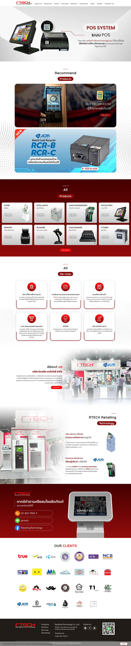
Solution (44, 627)
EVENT (92, 4)
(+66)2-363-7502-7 (61, 636)
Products (45, 624)
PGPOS (56, 4)
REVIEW (99, 4)
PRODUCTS (48, 4)
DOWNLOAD (83, 4)
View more (8, 215)
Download (45, 633)
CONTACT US (109, 4)
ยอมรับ (123, 644)
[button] (10, 33)
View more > (105, 115)
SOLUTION (64, 4)
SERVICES (74, 4)
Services (44, 630)
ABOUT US (38, 4)
